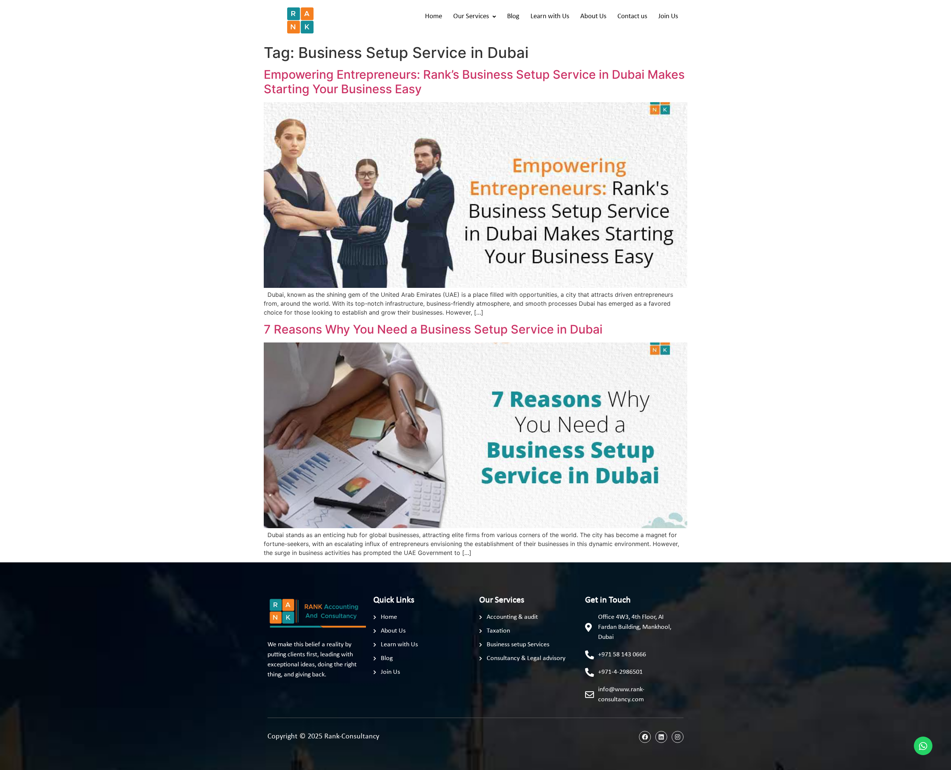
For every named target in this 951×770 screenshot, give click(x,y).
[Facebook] (645, 737)
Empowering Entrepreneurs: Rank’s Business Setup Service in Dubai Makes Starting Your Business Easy (474, 81)
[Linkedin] (661, 737)
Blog (513, 16)
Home (433, 16)
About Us (593, 16)
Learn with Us (549, 16)
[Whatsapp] (923, 746)
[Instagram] (678, 737)
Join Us (668, 16)
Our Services (471, 16)
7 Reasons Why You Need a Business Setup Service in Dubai (433, 329)
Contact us (632, 16)
